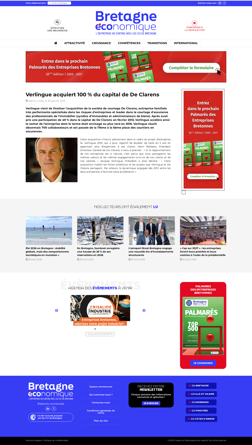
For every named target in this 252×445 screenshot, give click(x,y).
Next (144, 310)
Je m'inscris (151, 403)
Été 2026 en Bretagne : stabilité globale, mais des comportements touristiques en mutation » (47, 251)
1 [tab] (95, 329)
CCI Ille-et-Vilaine (202, 394)
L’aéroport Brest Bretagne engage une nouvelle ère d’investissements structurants (151, 251)
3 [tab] (102, 329)
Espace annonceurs (100, 386)
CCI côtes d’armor (202, 418)
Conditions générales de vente (101, 411)
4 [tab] (105, 329)
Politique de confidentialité (55, 440)
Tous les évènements (100, 334)
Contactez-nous (101, 402)
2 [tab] (98, 329)
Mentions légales (34, 440)
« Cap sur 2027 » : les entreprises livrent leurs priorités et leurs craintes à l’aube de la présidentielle (203, 251)
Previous (56, 310)
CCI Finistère (200, 410)
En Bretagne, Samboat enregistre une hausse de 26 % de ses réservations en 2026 (98, 251)
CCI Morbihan (200, 402)
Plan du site (101, 420)
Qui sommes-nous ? (101, 394)
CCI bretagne (200, 385)
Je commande (203, 363)
